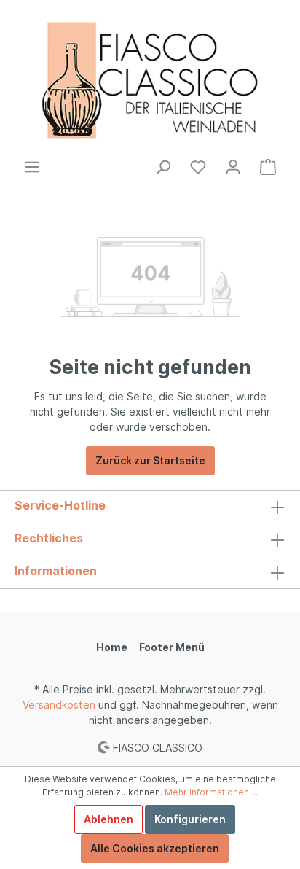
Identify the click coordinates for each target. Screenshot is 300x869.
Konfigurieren (190, 819)
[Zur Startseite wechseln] (150, 79)
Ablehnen (108, 819)
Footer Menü (172, 647)
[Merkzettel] (198, 167)
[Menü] (32, 167)
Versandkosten (59, 704)
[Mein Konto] (233, 167)
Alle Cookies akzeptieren (154, 848)
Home (111, 647)
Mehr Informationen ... (211, 792)
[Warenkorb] (267, 167)
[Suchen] (163, 167)
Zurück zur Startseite (150, 460)
